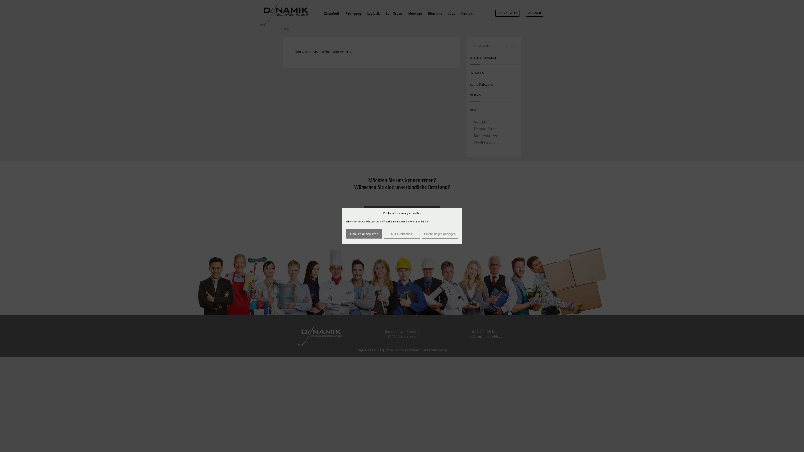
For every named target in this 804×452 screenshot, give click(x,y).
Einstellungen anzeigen (440, 234)
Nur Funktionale (402, 234)
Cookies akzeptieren (364, 234)
